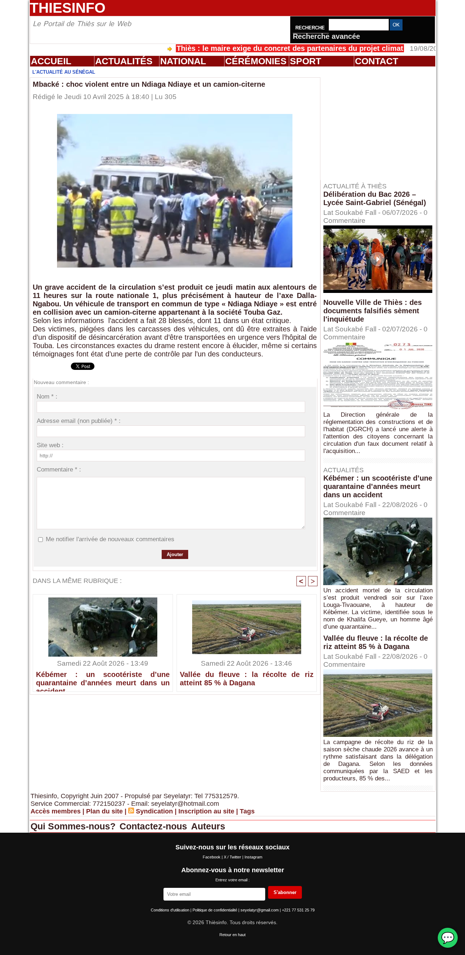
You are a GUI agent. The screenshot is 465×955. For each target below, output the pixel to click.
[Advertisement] (381, 123)
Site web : (50, 445)
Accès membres (56, 811)
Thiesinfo (67, 8)
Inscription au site (206, 811)
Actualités (124, 61)
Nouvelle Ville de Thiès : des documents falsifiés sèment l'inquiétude (372, 310)
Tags (247, 811)
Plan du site (104, 811)
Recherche (310, 27)
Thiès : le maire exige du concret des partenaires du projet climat (261, 48)
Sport (305, 61)
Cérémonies (256, 61)
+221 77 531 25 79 (298, 910)
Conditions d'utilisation (170, 910)
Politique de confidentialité (215, 910)
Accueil (51, 61)
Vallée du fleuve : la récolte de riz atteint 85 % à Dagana (247, 678)
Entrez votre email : (232, 880)
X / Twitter (233, 857)
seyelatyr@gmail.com (260, 910)
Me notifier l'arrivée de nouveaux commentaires (110, 539)
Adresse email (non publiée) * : (79, 420)
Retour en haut (232, 934)
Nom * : (47, 396)
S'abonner (285, 892)
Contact (376, 61)
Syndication (154, 811)
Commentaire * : (59, 469)
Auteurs (208, 826)
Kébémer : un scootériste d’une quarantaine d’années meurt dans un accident (103, 679)
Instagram (253, 857)
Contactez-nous (155, 826)
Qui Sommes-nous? (74, 826)
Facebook (212, 857)
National (183, 61)
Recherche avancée (326, 36)
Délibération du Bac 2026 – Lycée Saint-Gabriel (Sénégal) (374, 198)
